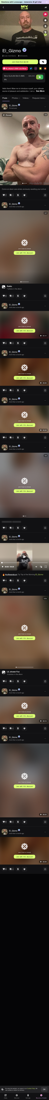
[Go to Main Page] (24, 7)
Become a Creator (41, 1098)
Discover (16, 1098)
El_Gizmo (13, 105)
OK (44, 1089)
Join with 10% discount (24, 253)
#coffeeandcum (11, 574)
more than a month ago (16, 207)
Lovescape (18, 2)
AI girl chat (37, 2)
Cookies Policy (31, 1088)
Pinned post (13, 108)
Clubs (5, 1098)
